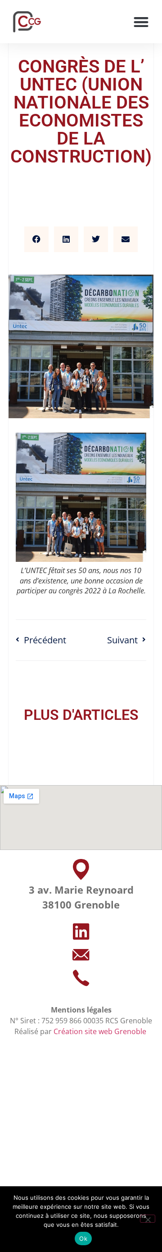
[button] (141, 22)
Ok (83, 1238)
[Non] (147, 1219)
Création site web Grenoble (101, 1031)
